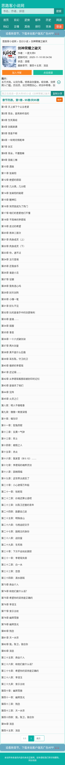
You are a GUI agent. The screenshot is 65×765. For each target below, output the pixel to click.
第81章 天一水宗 (10, 637)
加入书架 (17, 72)
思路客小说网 (12, 5)
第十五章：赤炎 (9, 451)
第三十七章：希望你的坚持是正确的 (20, 670)
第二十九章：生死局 (11, 544)
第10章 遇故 (7, 166)
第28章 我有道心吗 (11, 285)
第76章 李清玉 (8, 604)
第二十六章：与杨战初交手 (15, 524)
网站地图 (32, 760)
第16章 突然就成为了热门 (14, 206)
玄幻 (16, 20)
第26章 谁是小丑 (10, 272)
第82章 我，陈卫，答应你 (14, 644)
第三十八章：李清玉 (11, 677)
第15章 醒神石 (8, 199)
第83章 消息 (7, 650)
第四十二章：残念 (10, 703)
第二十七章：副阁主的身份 (15, 531)
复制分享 (57, 93)
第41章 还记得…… (11, 372)
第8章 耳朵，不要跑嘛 (12, 153)
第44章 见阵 (7, 392)
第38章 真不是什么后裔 (13, 352)
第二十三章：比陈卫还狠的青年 (17, 504)
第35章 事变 (7, 332)
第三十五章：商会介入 (13, 657)
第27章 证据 (7, 279)
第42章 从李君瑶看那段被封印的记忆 (20, 378)
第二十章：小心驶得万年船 (15, 485)
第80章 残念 (7, 630)
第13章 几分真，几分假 (13, 186)
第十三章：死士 (9, 438)
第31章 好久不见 (10, 305)
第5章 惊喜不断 (9, 133)
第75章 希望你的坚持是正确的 (17, 597)
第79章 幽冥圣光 (10, 624)
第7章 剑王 (7, 146)
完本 (48, 26)
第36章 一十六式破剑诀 (13, 339)
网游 (59, 20)
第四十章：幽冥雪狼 (11, 690)
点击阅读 (48, 72)
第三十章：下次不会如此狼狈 (16, 551)
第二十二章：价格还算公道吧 (16, 498)
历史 (48, 20)
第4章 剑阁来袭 (9, 126)
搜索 (59, 11)
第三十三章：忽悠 (10, 571)
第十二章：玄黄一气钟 (13, 431)
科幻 (6, 26)
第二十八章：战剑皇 (11, 538)
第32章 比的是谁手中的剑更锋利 (18, 312)
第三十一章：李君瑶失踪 (14, 557)
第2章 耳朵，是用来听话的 (15, 113)
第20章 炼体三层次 (11, 232)
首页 (6, 20)
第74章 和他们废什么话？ (14, 591)
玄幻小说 (23, 41)
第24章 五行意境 (10, 259)
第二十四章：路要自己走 (14, 511)
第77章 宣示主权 (10, 611)
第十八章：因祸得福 (11, 471)
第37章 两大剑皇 (10, 345)
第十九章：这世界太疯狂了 (15, 478)
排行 (37, 26)
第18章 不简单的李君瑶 (13, 219)
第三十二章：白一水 (11, 564)
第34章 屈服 (7, 325)
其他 (27, 26)
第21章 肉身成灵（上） (13, 239)
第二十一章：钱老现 (11, 491)
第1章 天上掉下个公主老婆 (15, 106)
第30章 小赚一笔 (10, 299)
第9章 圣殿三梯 (9, 159)
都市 (37, 20)
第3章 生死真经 (9, 120)
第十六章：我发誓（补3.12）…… (18, 458)
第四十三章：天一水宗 (13, 710)
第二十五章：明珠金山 (13, 518)
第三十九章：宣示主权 (13, 684)
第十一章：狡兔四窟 (11, 425)
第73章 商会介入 (10, 584)
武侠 (27, 20)
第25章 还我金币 (10, 266)
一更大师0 (30, 53)
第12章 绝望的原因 (11, 179)
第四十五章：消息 (39, 65)
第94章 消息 (7, 723)
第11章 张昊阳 (8, 173)
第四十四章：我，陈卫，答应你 (17, 717)
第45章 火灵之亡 (10, 398)
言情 (16, 26)
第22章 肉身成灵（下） (13, 246)
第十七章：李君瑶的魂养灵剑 (16, 465)
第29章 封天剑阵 (10, 292)
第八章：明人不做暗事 (13, 405)
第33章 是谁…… (10, 319)
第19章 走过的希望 (11, 226)
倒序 (59, 99)
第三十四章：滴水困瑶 (13, 577)
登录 (59, 26)
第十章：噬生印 (9, 418)
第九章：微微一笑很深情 (14, 412)
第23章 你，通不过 (11, 252)
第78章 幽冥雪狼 (10, 617)
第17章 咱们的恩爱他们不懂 (15, 212)
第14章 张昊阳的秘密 (12, 193)
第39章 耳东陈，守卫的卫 (14, 358)
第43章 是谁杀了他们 (12, 385)
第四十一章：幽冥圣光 (13, 697)
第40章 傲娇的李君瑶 (12, 365)
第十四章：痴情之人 (11, 445)
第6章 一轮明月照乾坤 (12, 139)
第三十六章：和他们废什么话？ (17, 664)
